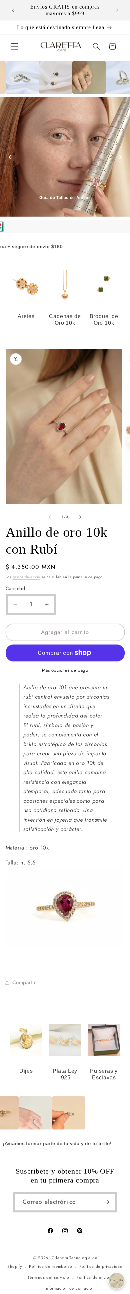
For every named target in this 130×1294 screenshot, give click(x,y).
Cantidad (15, 588)
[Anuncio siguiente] (117, 10)
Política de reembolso (50, 1266)
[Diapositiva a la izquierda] (49, 517)
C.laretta (60, 1258)
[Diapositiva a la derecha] (80, 517)
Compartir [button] (24, 982)
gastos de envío (27, 576)
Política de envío (92, 1277)
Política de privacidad (101, 1266)
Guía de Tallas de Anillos (65, 197)
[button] (15, 46)
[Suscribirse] (107, 1202)
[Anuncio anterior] (13, 10)
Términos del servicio (48, 1277)
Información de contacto (68, 1288)
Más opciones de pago (65, 670)
